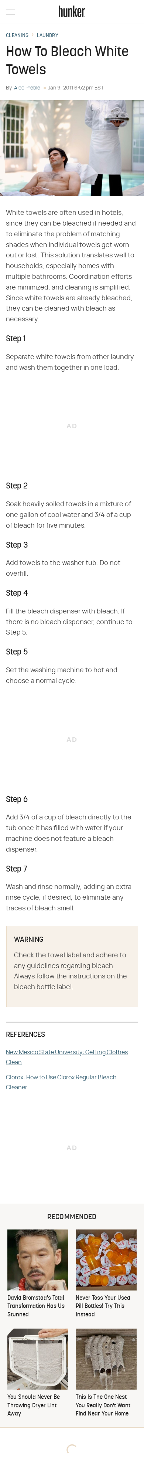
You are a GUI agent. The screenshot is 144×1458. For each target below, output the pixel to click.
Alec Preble (27, 88)
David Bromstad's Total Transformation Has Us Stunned (36, 1306)
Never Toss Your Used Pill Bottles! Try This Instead (103, 1306)
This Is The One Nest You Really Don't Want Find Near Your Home (103, 1405)
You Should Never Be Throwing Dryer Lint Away (33, 1405)
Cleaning (17, 35)
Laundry (47, 35)
